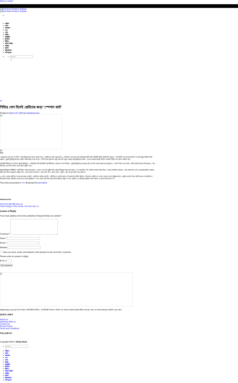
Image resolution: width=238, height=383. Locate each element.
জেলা (6, 26)
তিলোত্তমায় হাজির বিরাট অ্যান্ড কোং (11, 204)
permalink (42, 183)
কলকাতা (7, 28)
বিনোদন (7, 39)
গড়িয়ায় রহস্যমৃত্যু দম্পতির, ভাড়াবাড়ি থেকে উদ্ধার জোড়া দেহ (19, 206)
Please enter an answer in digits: (14, 256)
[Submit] (11, 59)
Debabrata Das (33, 113)
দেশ (6, 30)
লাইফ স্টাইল (9, 43)
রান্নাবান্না (8, 50)
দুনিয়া (6, 34)
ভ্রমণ (7, 48)
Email (3, 243)
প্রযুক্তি (7, 37)
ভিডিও (7, 41)
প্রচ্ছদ (7, 23)
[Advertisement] (119, 79)
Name (3, 238)
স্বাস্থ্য (7, 46)
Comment (5, 234)
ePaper (8, 52)
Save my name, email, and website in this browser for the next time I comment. (37, 252)
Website (3, 247)
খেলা (6, 32)
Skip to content (6, 1)
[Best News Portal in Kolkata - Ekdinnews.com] (13, 10)
